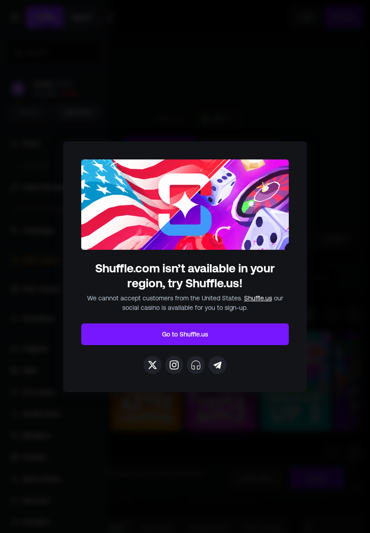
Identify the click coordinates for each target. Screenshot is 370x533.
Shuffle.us (258, 298)
